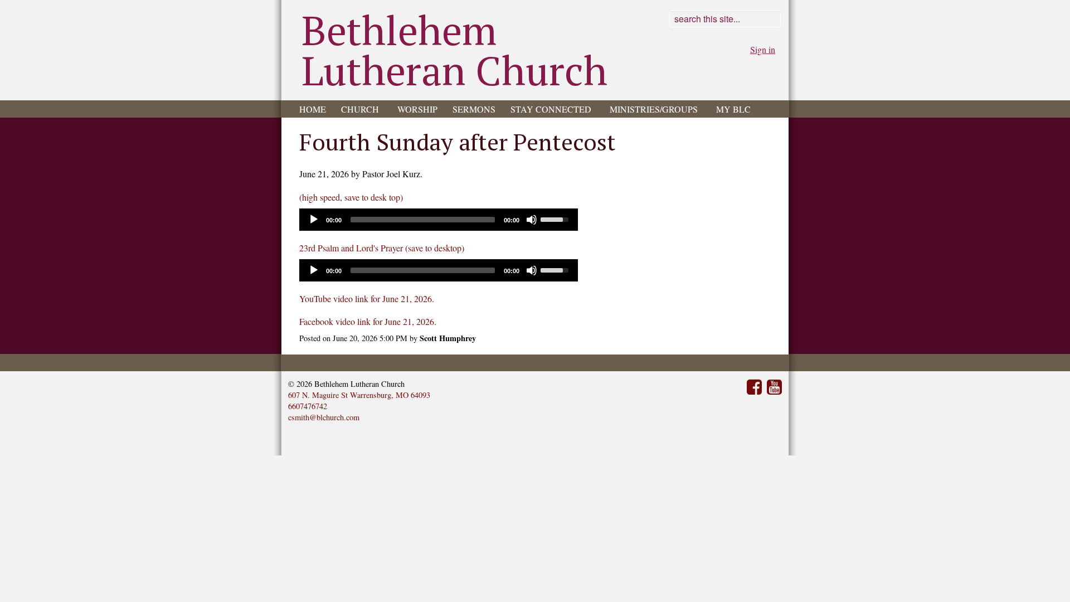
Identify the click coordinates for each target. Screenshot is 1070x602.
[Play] (313, 219)
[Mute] (531, 219)
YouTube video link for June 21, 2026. (366, 298)
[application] (438, 219)
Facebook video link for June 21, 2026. (367, 321)
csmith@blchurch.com (323, 417)
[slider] (556, 218)
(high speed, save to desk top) (351, 197)
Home (312, 109)
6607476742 (307, 406)
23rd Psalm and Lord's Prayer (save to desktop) (381, 248)
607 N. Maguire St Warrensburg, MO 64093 (359, 395)
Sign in (762, 49)
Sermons (474, 109)
